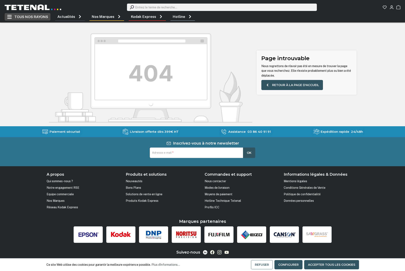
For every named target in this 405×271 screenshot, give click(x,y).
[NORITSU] (186, 234)
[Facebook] (212, 252)
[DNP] (153, 234)
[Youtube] (226, 252)
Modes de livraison (217, 187)
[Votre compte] (392, 7)
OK (249, 153)
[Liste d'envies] (385, 7)
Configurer (288, 265)
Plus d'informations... (165, 264)
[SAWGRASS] (317, 234)
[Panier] (398, 7)
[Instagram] (219, 252)
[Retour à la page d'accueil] (33, 7)
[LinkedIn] (205, 252)
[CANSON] (284, 234)
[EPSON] (88, 234)
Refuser (262, 265)
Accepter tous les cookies (331, 265)
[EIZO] (251, 234)
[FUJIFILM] (219, 234)
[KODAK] (120, 234)
